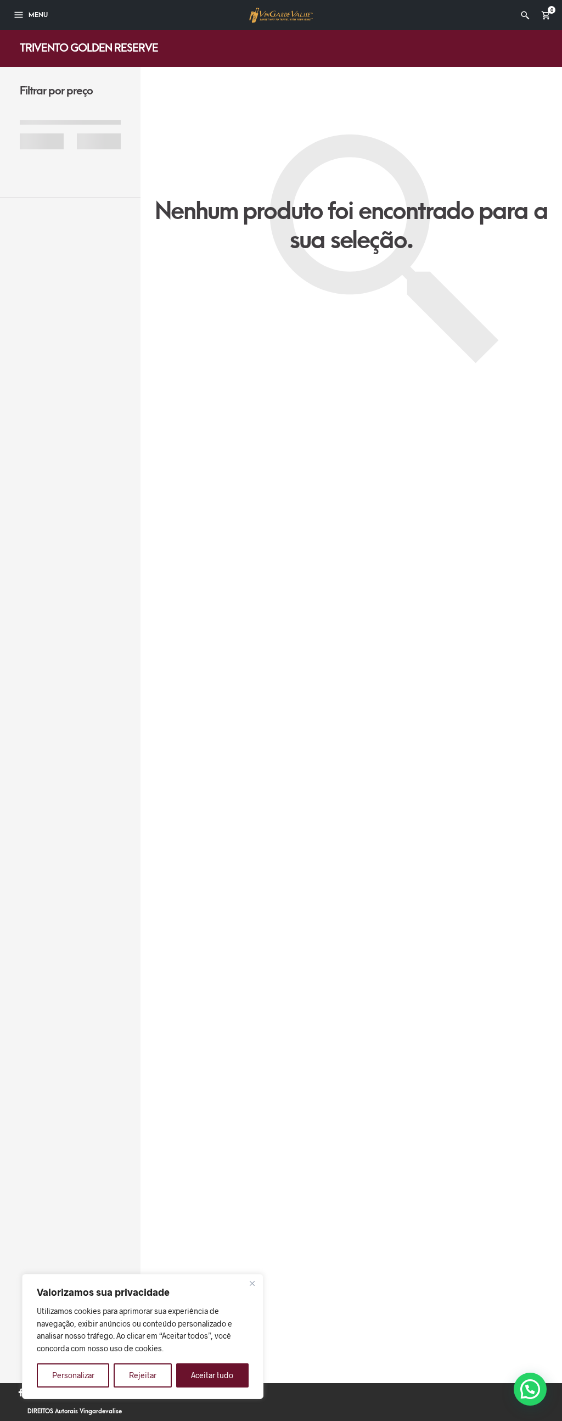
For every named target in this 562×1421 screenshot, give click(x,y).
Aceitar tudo (212, 1375)
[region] (142, 1336)
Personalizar (73, 1375)
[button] (530, 1389)
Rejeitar (142, 1375)
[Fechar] (251, 1283)
